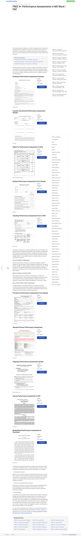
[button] (75, 1)
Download (42, 86)
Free (70, 1)
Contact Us (7, 534)
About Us (13, 534)
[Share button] (8, 268)
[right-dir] (79, 268)
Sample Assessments (38, 511)
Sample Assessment (27, 4)
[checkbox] (5, 1)
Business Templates (19, 4)
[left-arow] (2, 268)
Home (14, 4)
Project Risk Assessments (26, 512)
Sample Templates (72, 534)
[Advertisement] (40, 20)
